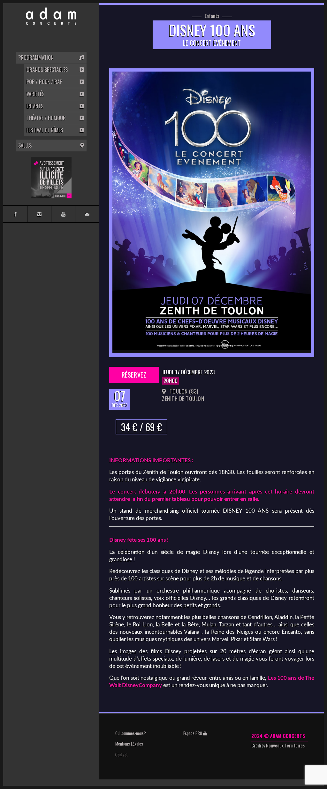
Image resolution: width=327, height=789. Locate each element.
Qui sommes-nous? (130, 733)
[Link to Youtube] (63, 214)
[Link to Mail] (87, 214)
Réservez (134, 374)
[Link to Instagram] (39, 214)
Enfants (212, 16)
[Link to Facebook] (15, 214)
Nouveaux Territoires (285, 745)
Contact (121, 754)
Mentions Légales (129, 743)
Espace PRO (193, 733)
